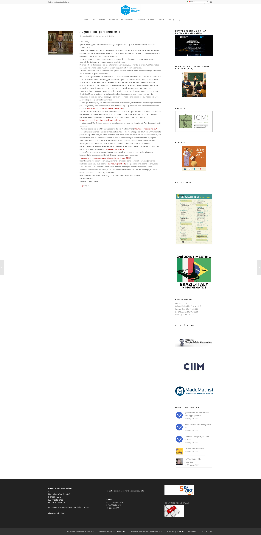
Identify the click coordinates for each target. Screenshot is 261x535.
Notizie (111, 36)
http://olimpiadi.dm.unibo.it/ (113, 149)
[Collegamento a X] (203, 532)
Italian (192, 2)
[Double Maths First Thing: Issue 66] (179, 430)
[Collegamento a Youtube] (211, 2)
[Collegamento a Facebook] (207, 532)
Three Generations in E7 (194, 448)
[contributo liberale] (174, 516)
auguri (86, 186)
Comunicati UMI (102, 36)
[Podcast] (194, 158)
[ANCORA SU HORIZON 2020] (2, 267)
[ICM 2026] (194, 132)
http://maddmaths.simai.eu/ (145, 129)
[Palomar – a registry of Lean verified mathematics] (179, 442)
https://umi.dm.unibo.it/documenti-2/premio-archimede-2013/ (105, 158)
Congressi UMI (181, 303)
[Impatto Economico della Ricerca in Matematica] (194, 55)
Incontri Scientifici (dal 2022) (186, 309)
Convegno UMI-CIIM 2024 (185, 314)
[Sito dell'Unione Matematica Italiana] (131, 10)
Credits (109, 499)
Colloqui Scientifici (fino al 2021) (188, 306)
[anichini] (60, 43)
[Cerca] (178, 19)
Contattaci (110, 491)
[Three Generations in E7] (179, 454)
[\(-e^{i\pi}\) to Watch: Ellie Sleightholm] (179, 464)
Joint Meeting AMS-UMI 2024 (186, 312)
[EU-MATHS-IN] (259, 267)
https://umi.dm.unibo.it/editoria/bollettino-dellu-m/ (100, 120)
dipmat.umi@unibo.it (116, 164)
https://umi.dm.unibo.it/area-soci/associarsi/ (105, 108)
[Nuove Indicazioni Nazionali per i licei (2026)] (194, 84)
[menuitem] (85, 19)
